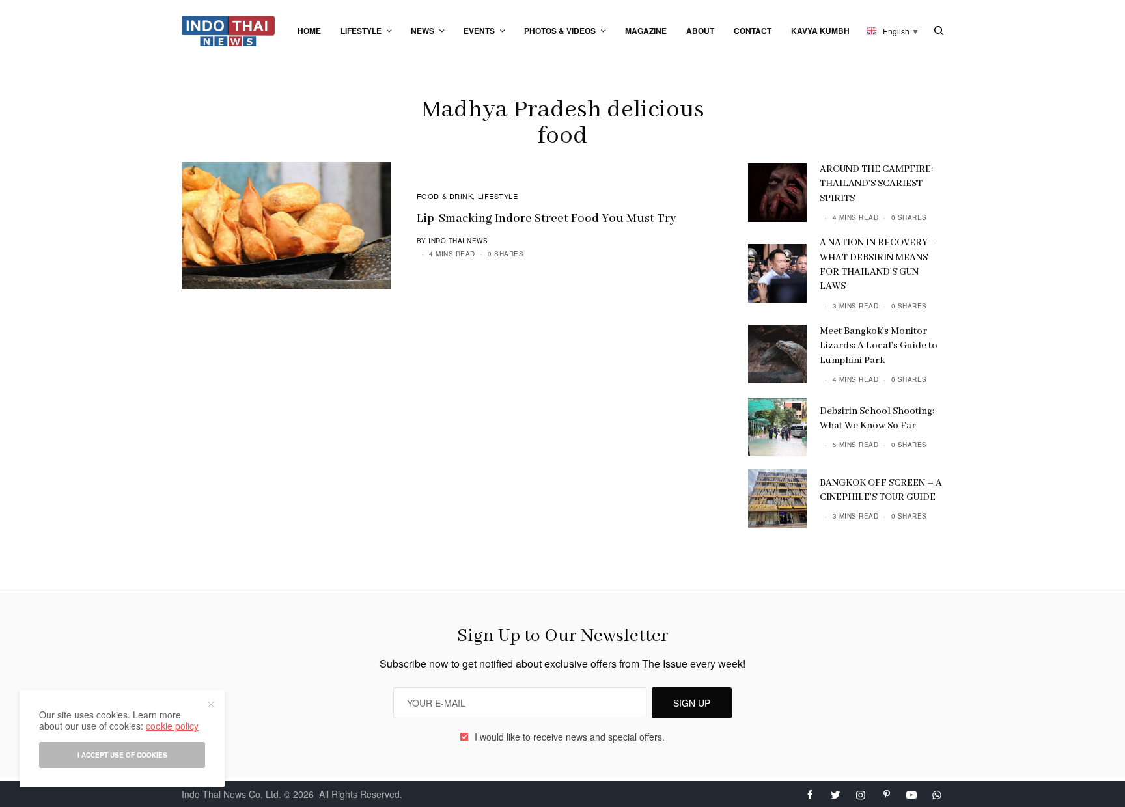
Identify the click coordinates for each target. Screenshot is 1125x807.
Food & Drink (445, 196)
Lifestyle (498, 196)
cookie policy (172, 725)
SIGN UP (691, 702)
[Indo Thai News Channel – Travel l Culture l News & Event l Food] (228, 31)
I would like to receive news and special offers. (570, 737)
